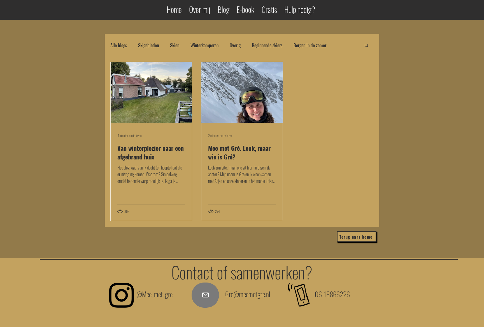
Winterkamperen (204, 45)
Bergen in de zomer (310, 45)
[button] (366, 46)
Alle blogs (118, 45)
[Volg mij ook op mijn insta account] (121, 295)
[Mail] (205, 295)
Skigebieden (148, 45)
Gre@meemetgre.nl (247, 294)
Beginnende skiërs (267, 45)
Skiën (174, 45)
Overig (235, 45)
